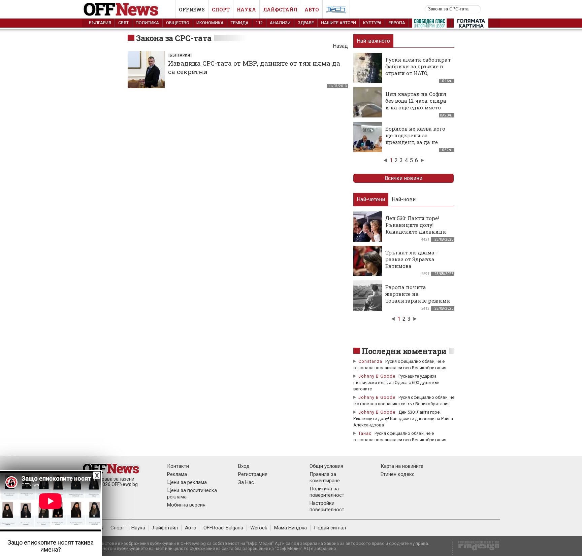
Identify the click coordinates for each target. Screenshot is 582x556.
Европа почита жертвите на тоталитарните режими (417, 294)
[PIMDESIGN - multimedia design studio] (476, 548)
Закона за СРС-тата (174, 38)
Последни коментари (404, 351)
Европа (397, 22)
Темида (240, 22)
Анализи (280, 22)
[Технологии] (336, 11)
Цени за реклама (187, 482)
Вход (244, 466)
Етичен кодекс (398, 474)
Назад (340, 46)
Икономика (210, 22)
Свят (123, 22)
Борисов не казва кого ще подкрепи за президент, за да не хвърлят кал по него (415, 138)
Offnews (192, 9)
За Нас (246, 482)
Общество (177, 22)
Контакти (178, 466)
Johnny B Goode (376, 376)
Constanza (370, 361)
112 (259, 22)
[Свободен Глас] (429, 25)
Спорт (221, 9)
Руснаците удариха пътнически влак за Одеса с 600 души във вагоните (396, 382)
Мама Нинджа (290, 528)
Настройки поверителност (327, 506)
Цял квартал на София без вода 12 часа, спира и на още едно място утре (415, 104)
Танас (364, 433)
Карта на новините (402, 466)
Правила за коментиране (325, 477)
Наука (246, 9)
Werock (258, 528)
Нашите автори (338, 22)
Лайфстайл (280, 9)
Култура (372, 22)
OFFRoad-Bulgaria (223, 528)
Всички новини (403, 178)
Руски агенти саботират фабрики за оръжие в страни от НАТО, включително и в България (418, 73)
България (100, 22)
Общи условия (326, 466)
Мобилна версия (186, 505)
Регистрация (252, 474)
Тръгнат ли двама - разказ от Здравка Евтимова (411, 259)
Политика (147, 22)
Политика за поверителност (327, 492)
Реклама (177, 474)
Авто (311, 9)
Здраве (306, 22)
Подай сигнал (330, 528)
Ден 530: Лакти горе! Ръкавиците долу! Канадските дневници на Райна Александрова (417, 228)
